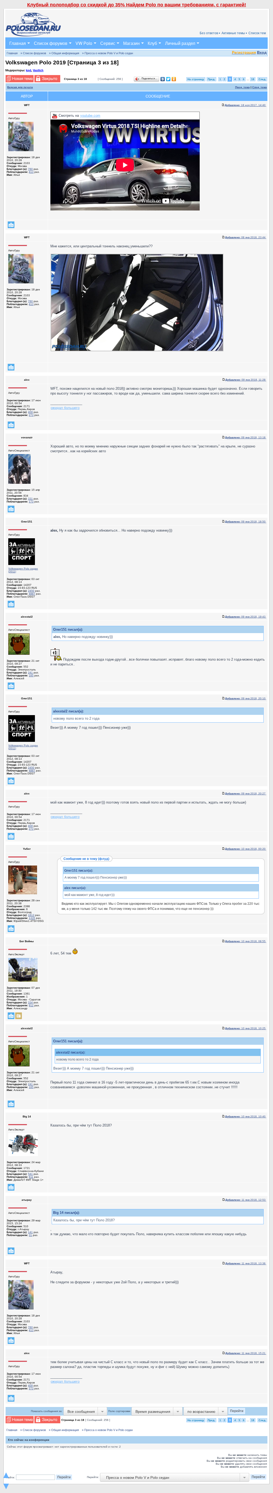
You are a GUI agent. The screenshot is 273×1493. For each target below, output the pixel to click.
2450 (31, 590)
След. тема (259, 87)
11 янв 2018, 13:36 (245, 1263)
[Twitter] (168, 79)
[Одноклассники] (174, 79)
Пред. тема (242, 87)
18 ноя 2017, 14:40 (245, 105)
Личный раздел (180, 43)
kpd (28, 70)
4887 (32, 593)
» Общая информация (64, 53)
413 (31, 171)
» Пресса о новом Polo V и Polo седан (107, 53)
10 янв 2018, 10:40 (245, 1116)
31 (30, 1235)
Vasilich (38, 70)
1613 (31, 915)
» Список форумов (33, 53)
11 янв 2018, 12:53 (245, 1199)
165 (31, 675)
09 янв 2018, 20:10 (245, 698)
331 (30, 498)
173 (31, 501)
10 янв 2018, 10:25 (245, 1028)
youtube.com (90, 116)
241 (30, 672)
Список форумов (50, 43)
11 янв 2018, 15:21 (245, 1353)
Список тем (257, 33)
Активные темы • (234, 33)
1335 (32, 918)
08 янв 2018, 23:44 (245, 237)
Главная (17, 43)
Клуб (152, 43)
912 (31, 1005)
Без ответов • (210, 33)
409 (30, 412)
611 (31, 1176)
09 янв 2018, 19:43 (245, 616)
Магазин (131, 43)
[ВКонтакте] (163, 79)
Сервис (107, 43)
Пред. (211, 79)
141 (30, 1232)
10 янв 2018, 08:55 (245, 941)
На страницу (195, 79)
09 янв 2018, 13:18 (245, 437)
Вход (262, 52)
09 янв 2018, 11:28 (245, 379)
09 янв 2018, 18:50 (245, 521)
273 (31, 415)
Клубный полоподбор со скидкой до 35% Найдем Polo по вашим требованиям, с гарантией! (136, 4)
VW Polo (83, 43)
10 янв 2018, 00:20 (245, 848)
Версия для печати (20, 87)
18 (252, 79)
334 (30, 1002)
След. (262, 79)
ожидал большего (65, 408)
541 (30, 1173)
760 (30, 168)
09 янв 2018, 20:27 (245, 793)
